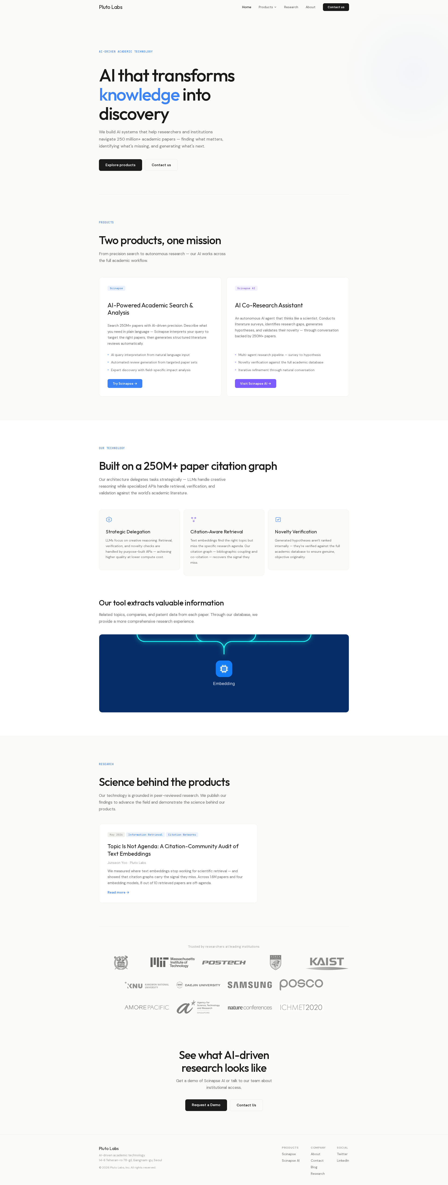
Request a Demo (206, 1105)
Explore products (120, 165)
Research (291, 7)
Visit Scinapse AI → (255, 383)
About (310, 7)
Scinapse (289, 1154)
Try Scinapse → (125, 383)
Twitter (342, 1154)
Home (246, 7)
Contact (317, 1160)
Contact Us (246, 1105)
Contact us (336, 7)
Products (266, 7)
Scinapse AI (291, 1160)
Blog (314, 1167)
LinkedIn (343, 1160)
